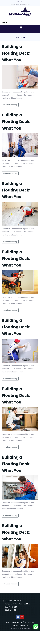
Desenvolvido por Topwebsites (20, 628)
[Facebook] (18, 1)
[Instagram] (21, 1)
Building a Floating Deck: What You (16, 53)
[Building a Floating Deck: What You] (20, 77)
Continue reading (10, 105)
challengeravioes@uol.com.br (20, 4)
